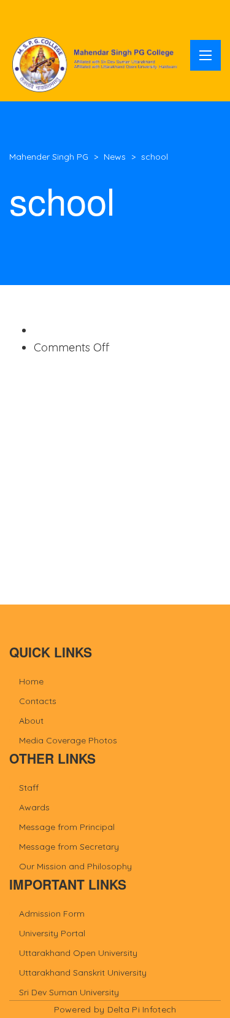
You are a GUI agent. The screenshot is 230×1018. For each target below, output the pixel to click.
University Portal (52, 933)
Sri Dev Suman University (69, 992)
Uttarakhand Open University (78, 952)
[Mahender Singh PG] (96, 64)
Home (31, 681)
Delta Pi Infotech (142, 1009)
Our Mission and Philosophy (75, 866)
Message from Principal (67, 826)
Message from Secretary (69, 846)
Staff (29, 787)
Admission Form (52, 913)
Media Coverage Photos (68, 740)
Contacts (37, 701)
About (31, 720)
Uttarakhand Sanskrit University (83, 972)
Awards (34, 807)
